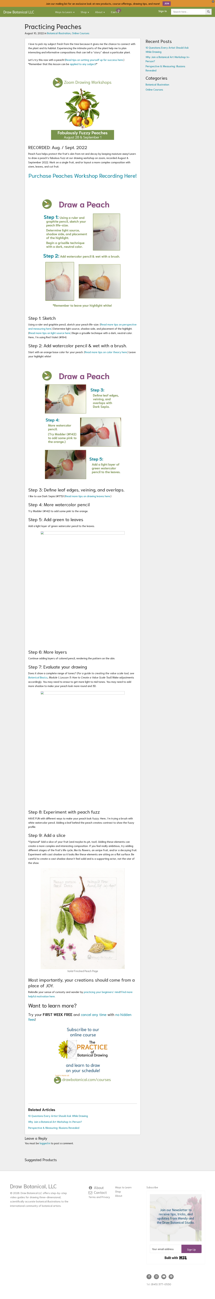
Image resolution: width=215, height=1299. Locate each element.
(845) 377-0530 (161, 1284)
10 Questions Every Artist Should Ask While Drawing (58, 1115)
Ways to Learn (63, 12)
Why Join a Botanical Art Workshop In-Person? (55, 1121)
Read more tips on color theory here (106, 352)
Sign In (162, 11)
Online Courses (80, 33)
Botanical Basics (38, 677)
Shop (84, 12)
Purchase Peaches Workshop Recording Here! (83, 175)
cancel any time (93, 1014)
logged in (45, 1143)
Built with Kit (176, 1258)
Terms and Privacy (99, 1197)
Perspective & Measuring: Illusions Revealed (53, 1127)
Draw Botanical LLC (18, 11)
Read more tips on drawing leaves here (87, 496)
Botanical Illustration (59, 33)
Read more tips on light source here (49, 333)
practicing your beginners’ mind (102, 991)
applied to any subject (83, 64)
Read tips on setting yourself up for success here (94, 59)
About (98, 12)
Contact (100, 1192)
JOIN (166, 3)
